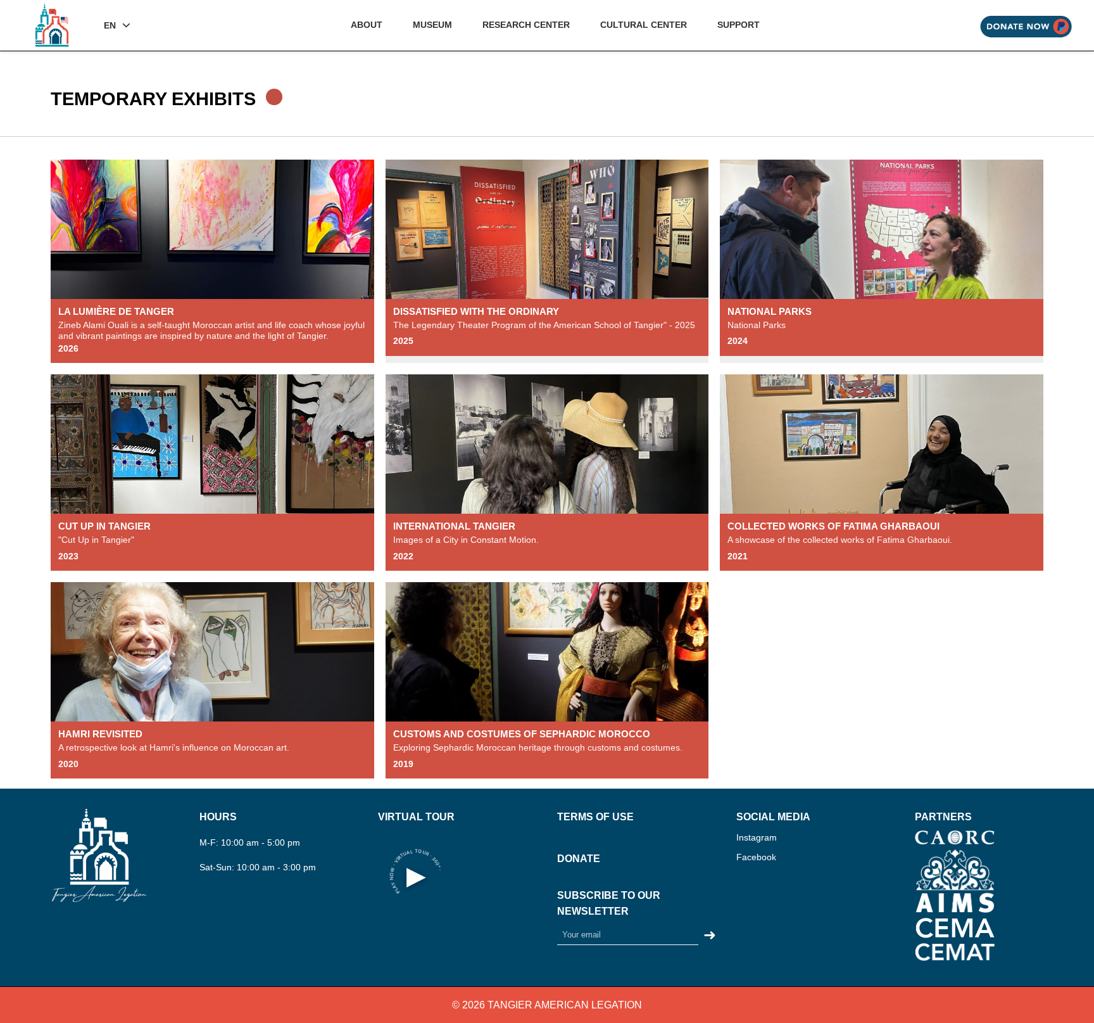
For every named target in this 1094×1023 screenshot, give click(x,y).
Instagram (756, 837)
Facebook (756, 857)
